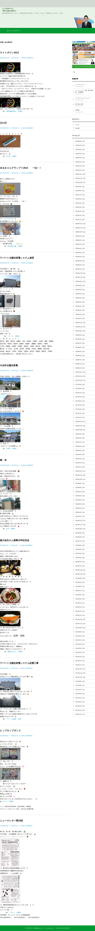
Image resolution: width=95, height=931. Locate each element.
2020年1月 (78, 269)
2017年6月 (78, 397)
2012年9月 (78, 632)
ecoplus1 (15, 58)
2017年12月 (78, 372)
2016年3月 (78, 458)
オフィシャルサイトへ (14, 30)
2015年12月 (78, 471)
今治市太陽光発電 (9, 365)
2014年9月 (78, 533)
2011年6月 (78, 693)
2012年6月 (78, 644)
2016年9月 (78, 434)
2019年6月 (78, 298)
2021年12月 (78, 174)
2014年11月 (78, 524)
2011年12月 (78, 669)
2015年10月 (78, 479)
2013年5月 (78, 599)
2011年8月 (78, 685)
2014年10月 (78, 528)
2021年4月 (78, 207)
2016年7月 (78, 442)
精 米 (3, 460)
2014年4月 (78, 553)
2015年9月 (78, 483)
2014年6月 (78, 545)
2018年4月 (78, 355)
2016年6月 (78, 446)
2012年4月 (78, 652)
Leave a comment (27, 58)
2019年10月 (78, 281)
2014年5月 (78, 549)
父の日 (3, 123)
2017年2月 (78, 413)
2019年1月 (78, 318)
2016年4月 (78, 454)
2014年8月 (78, 537)
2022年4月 (78, 157)
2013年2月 (78, 611)
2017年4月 (78, 405)
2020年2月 (78, 265)
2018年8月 (78, 339)
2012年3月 (78, 656)
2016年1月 (78, 467)
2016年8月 (78, 438)
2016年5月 (78, 450)
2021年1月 (78, 219)
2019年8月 (78, 289)
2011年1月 (78, 714)
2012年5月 (78, 648)
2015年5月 (78, 500)
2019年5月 (78, 302)
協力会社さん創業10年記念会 (14, 540)
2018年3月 (78, 359)
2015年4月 (78, 504)
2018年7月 (78, 343)
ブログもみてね (8, 218)
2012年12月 (78, 619)
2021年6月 (78, 199)
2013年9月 (78, 582)
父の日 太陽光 (11, 156)
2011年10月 (78, 677)
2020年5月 (78, 252)
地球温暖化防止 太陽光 (14, 111)
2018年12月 (78, 322)
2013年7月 (78, 590)
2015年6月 (78, 495)
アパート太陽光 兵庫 (13, 719)
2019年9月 (78, 285)
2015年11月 (78, 475)
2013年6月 (78, 594)
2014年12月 (78, 520)
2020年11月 (78, 228)
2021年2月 (78, 215)
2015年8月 (78, 487)
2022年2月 (78, 166)
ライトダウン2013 (9, 52)
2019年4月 (78, 306)
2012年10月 (78, 627)
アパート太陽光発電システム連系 (17, 258)
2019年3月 (78, 310)
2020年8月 (78, 240)
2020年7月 (78, 244)
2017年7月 (78, 392)
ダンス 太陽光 (8, 801)
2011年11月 (78, 673)
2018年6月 (78, 347)
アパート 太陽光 (13, 336)
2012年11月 (78, 623)
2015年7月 (78, 491)
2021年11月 (78, 178)
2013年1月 (78, 615)
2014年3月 (78, 557)
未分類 (77, 128)
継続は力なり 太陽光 (15, 651)
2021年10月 (78, 182)
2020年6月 (78, 248)
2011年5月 (78, 698)
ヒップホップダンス (10, 730)
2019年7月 (78, 294)
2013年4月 (78, 603)
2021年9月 (78, 186)
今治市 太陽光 (11, 448)
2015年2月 (78, 512)
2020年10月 (78, 232)
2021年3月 (78, 211)
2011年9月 (78, 681)
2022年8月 (78, 141)
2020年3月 (78, 261)
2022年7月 (78, 145)
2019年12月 (78, 273)
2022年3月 (78, 162)
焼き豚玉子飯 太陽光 (15, 246)
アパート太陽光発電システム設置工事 (19, 663)
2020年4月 (78, 256)
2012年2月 (78, 660)
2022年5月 (78, 153)
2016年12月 (78, 421)
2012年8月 (78, 636)
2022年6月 (78, 149)
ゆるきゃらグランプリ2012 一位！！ (20, 168)
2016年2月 (78, 463)
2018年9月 (78, 335)
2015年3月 (78, 508)
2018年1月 (78, 368)
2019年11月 (78, 277)
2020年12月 (78, 223)
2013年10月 (78, 578)
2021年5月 (78, 203)
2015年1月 (78, 516)
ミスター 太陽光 (15, 912)
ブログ (77, 124)
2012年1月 (78, 665)
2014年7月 (78, 541)
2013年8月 (78, 586)
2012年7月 (78, 640)
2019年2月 (78, 314)
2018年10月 (78, 331)
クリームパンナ (80, 84)
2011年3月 (78, 706)
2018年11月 (78, 326)
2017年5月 (78, 401)
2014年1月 (78, 566)
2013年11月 (78, 574)
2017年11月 (78, 376)
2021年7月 (78, 195)
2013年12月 (78, 570)
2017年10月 (78, 380)
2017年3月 (78, 409)
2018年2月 (78, 364)
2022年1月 (78, 170)
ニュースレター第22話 (11, 820)
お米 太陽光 (10, 528)
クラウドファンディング (82, 98)
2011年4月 (78, 702)
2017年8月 (78, 388)
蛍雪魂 (77, 110)
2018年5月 (78, 351)
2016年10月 (78, 430)
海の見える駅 (79, 104)
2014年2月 (78, 561)
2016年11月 (78, 425)
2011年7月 (78, 689)
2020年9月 (78, 236)
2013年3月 (78, 607)
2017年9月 (78, 384)
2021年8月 (78, 190)
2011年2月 (78, 710)
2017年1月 (78, 417)
